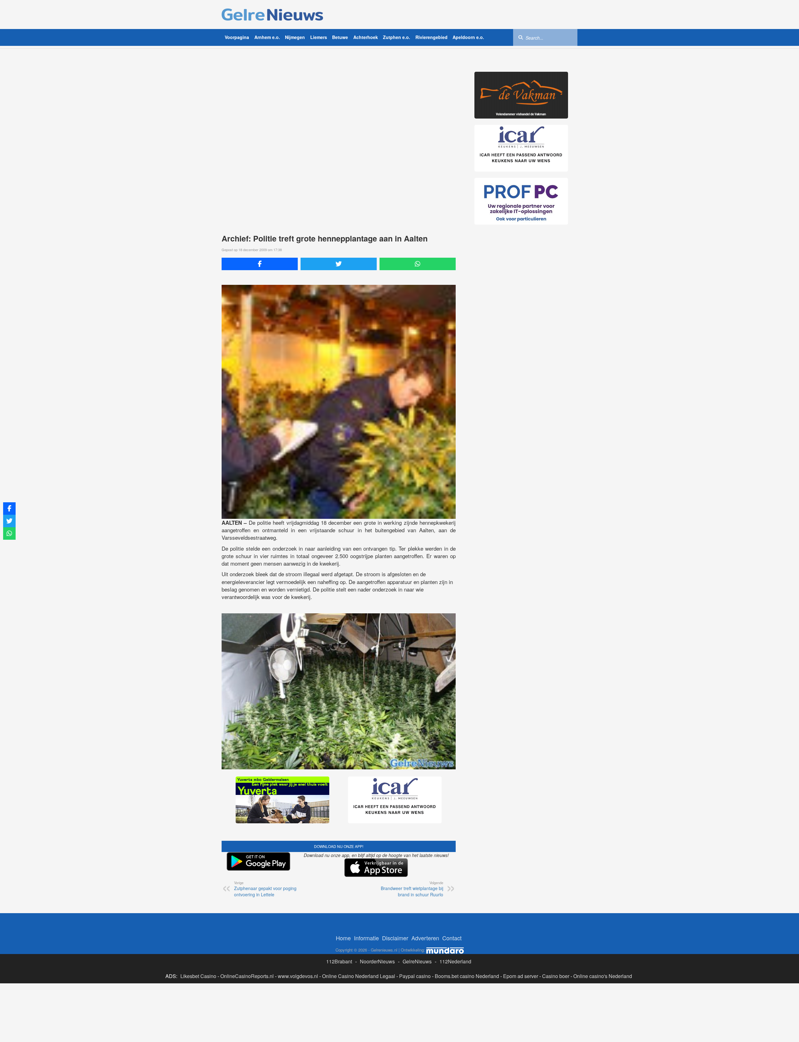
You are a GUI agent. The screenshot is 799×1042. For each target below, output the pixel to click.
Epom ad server (520, 976)
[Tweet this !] (339, 264)
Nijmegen (295, 37)
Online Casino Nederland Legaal (358, 976)
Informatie (366, 938)
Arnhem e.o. (267, 37)
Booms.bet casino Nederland (467, 976)
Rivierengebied (431, 37)
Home (343, 938)
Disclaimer (395, 938)
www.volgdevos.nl (298, 976)
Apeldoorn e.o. (468, 37)
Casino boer (555, 976)
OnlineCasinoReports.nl (247, 976)
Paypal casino (415, 976)
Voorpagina (237, 37)
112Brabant (339, 961)
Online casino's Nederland (602, 976)
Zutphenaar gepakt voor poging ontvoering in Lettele (265, 889)
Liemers (318, 37)
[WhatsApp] (418, 264)
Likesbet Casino (198, 976)
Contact (452, 938)
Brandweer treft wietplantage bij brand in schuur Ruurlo (412, 889)
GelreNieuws (417, 961)
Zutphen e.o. (396, 37)
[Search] (520, 37)
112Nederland (455, 961)
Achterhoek (365, 37)
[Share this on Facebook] (260, 264)
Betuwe (340, 37)
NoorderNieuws (377, 961)
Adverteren (425, 938)
